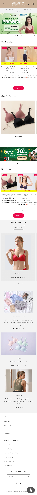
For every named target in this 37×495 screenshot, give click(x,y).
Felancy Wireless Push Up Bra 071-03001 (24, 195)
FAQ (5, 429)
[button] (4, 4)
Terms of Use (8, 445)
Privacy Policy (8, 449)
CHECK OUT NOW (17, 277)
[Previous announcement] (3, 11)
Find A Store (7, 425)
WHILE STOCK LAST (17, 365)
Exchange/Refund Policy (11, 453)
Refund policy (8, 465)
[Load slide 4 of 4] (22, 36)
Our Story (7, 421)
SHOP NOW (18, 227)
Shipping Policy (8, 457)
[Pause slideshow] (35, 36)
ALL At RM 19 (17, 328)
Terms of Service (9, 461)
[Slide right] (22, 83)
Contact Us (7, 433)
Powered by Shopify (26, 491)
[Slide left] (15, 83)
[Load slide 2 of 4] (17, 36)
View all (18, 88)
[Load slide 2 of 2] (19, 164)
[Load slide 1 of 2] (17, 164)
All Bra (17, 137)
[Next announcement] (34, 11)
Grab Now (18, 23)
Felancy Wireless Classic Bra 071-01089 (9, 195)
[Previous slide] (12, 36)
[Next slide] (25, 36)
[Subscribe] (28, 476)
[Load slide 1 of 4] (15, 36)
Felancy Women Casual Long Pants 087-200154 (25, 67)
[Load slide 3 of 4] (19, 36)
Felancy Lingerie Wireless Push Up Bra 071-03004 (9, 67)
